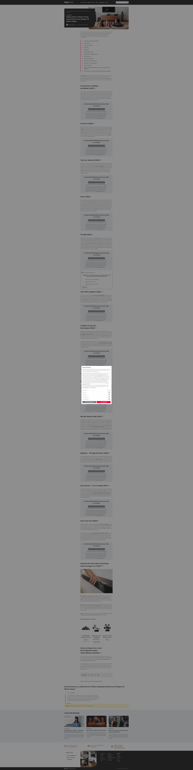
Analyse (84, 392)
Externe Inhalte (85, 399)
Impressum (94, 387)
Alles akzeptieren (103, 402)
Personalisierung (85, 396)
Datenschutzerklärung (85, 387)
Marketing (84, 394)
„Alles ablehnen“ (99, 375)
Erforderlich (85, 390)
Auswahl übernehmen (89, 402)
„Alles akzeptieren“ (103, 379)
